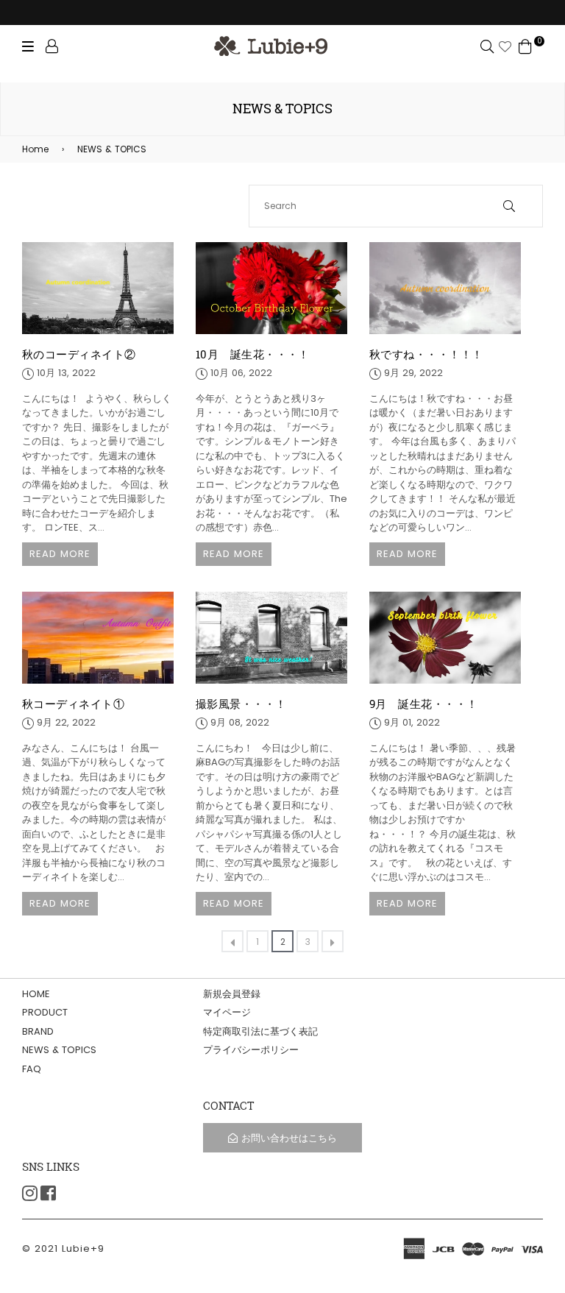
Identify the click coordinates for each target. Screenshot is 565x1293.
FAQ (31, 1069)
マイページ (227, 1012)
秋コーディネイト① (73, 703)
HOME (36, 994)
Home (35, 149)
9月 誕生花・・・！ (423, 703)
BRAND (38, 1031)
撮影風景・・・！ (241, 703)
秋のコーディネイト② (79, 354)
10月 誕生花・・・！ (253, 354)
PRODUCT (45, 1012)
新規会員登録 (231, 994)
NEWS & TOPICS (104, 149)
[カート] (525, 45)
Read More (59, 554)
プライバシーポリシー (251, 1050)
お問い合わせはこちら (289, 1138)
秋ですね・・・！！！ (426, 354)
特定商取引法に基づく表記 (260, 1031)
